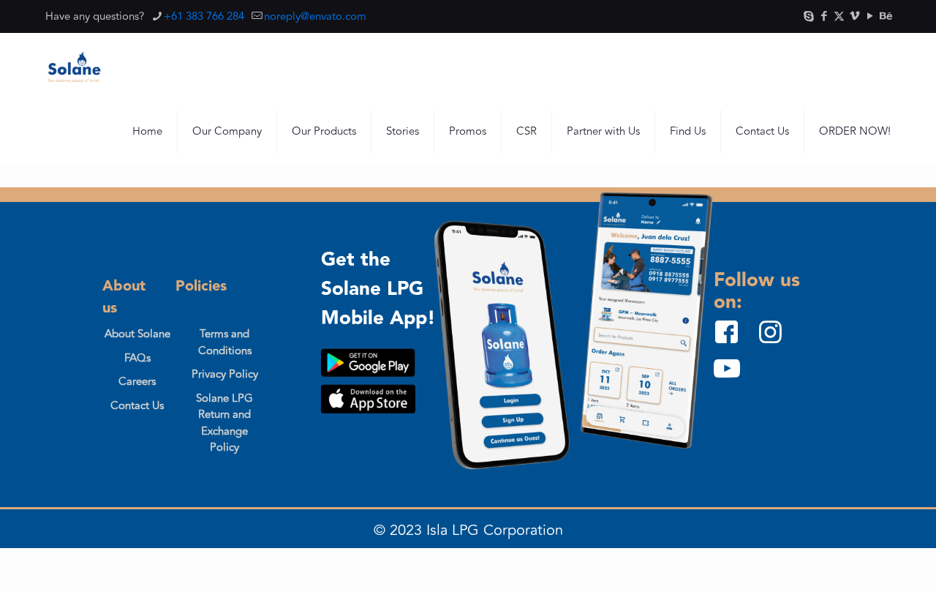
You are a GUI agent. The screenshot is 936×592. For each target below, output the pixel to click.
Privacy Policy (225, 374)
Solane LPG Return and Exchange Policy (224, 423)
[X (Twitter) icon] (839, 16)
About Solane (137, 334)
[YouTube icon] (869, 16)
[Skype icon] (808, 16)
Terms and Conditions (225, 342)
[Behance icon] (885, 16)
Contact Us (137, 405)
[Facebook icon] (823, 16)
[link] (368, 362)
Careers (137, 381)
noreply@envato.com (315, 16)
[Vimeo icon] (854, 16)
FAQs (137, 358)
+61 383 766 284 (204, 16)
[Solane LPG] (73, 66)
